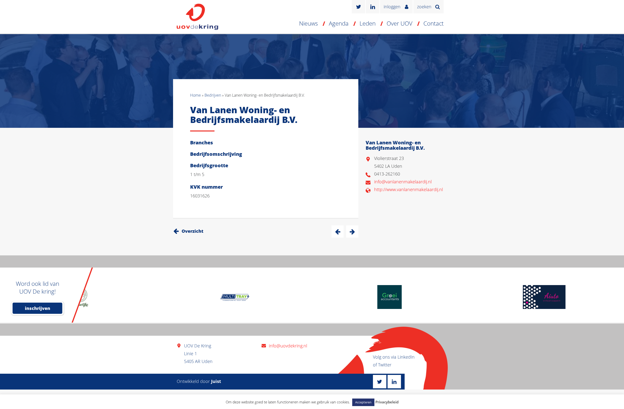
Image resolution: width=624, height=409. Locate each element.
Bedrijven (213, 95)
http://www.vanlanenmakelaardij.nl (408, 189)
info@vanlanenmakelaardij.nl (403, 182)
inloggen (392, 6)
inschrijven (37, 308)
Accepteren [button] (363, 402)
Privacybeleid (387, 402)
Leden (368, 23)
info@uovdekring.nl (288, 346)
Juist (216, 381)
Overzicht (192, 231)
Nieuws (308, 23)
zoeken (424, 6)
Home (195, 95)
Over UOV (399, 23)
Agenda (339, 23)
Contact (433, 23)
